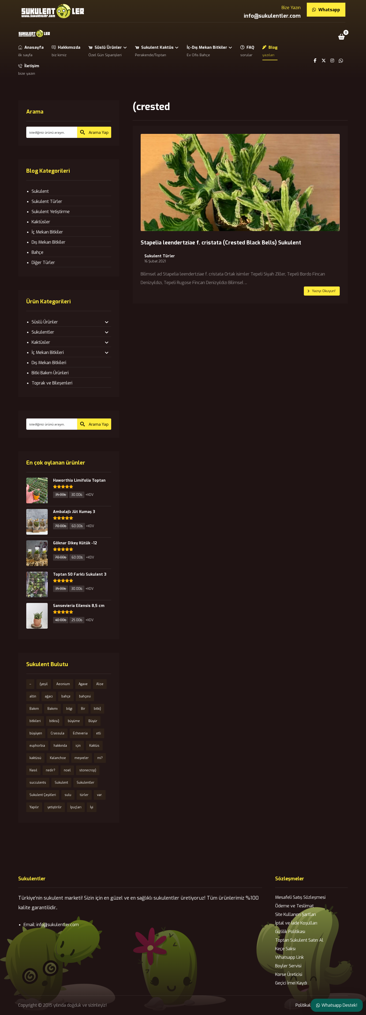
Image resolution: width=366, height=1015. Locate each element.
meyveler (81, 758)
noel (67, 770)
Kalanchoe (58, 758)
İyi (91, 807)
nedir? (50, 770)
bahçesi (85, 696)
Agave (83, 684)
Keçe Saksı (285, 949)
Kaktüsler (41, 222)
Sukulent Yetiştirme (51, 211)
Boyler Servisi (288, 966)
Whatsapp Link (289, 957)
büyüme (74, 721)
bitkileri (35, 721)
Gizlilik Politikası (290, 931)
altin (32, 696)
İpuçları (75, 807)
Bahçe (37, 252)
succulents (37, 782)
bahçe (65, 696)
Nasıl (33, 770)
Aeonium (63, 684)
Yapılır (34, 807)
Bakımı (52, 709)
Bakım (34, 709)
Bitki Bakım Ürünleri (50, 373)
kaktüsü (35, 758)
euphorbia (37, 746)
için (78, 746)
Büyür (92, 721)
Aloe (99, 684)
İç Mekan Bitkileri (48, 352)
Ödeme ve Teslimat (294, 906)
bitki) (97, 709)
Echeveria (80, 733)
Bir (83, 709)
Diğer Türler (43, 262)
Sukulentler (43, 332)
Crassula (57, 733)
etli (98, 733)
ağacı (49, 696)
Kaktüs (94, 746)
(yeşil (44, 684)
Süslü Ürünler (45, 322)
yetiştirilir (54, 807)
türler (84, 795)
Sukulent (40, 191)
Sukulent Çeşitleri (42, 795)
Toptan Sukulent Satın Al (299, 940)
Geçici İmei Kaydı (291, 983)
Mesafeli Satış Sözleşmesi (300, 897)
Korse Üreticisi (288, 974)
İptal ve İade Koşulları (296, 923)
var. (99, 795)
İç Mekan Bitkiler (47, 232)
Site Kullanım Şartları (295, 914)
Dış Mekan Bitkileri (49, 362)
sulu (68, 795)
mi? (100, 758)
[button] (341, 37)
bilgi (69, 709)
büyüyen (35, 733)
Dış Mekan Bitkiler (48, 242)
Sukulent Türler (159, 256)
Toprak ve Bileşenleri (52, 383)
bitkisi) (54, 721)
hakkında (60, 746)
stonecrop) (87, 770)
